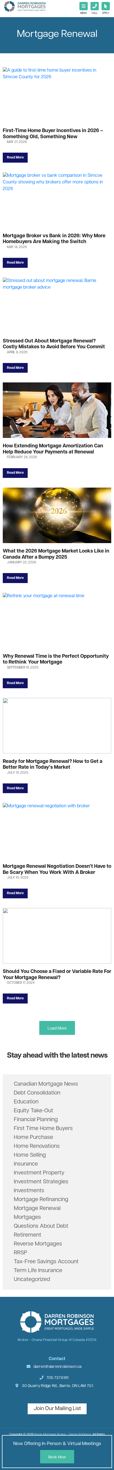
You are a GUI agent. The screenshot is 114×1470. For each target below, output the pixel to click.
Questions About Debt (41, 1226)
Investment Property (39, 1173)
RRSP (20, 1253)
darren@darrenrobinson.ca (57, 1367)
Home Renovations (37, 1146)
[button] (57, 1028)
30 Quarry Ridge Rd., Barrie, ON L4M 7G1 (57, 1386)
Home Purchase (33, 1137)
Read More (15, 157)
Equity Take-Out (33, 1111)
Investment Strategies (41, 1182)
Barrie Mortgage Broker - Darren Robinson (62, 1434)
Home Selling (30, 1155)
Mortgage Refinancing (41, 1199)
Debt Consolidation (37, 1093)
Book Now (57, 1457)
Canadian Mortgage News (46, 1084)
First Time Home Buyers (43, 1128)
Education (26, 1102)
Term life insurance (38, 1271)
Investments (29, 1191)
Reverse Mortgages (38, 1244)
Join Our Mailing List (57, 1408)
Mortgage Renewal (37, 1208)
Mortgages (27, 1217)
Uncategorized (32, 1279)
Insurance (26, 1164)
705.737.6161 (57, 1378)
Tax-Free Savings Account (46, 1262)
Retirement (27, 1235)
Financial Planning (36, 1120)
